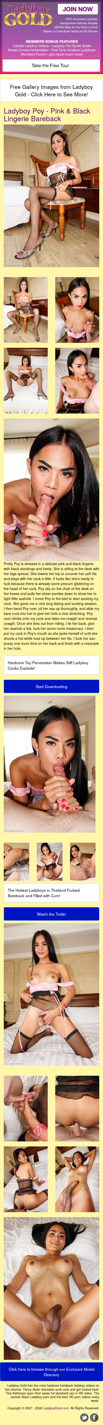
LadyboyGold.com (55, 1408)
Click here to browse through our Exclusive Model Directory (51, 1371)
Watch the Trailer (51, 914)
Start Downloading (52, 686)
